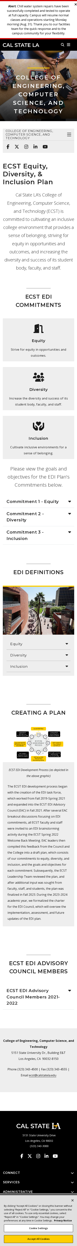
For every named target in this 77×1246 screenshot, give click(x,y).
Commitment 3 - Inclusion (25, 535)
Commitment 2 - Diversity (25, 517)
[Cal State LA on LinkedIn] (48, 1156)
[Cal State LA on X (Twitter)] (31, 1156)
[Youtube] (44, 144)
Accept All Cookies (38, 1239)
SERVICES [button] (11, 1182)
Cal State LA (21, 45)
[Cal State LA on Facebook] (23, 1156)
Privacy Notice (63, 1220)
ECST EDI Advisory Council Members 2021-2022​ (33, 997)
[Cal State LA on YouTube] (55, 1156)
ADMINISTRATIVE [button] (18, 1192)
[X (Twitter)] (15, 144)
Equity (16, 644)
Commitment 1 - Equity (33, 501)
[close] (75, 4)
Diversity (18, 655)
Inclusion (19, 666)
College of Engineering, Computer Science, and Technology (38, 94)
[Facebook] (6, 144)
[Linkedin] (34, 144)
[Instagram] (25, 144)
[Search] (62, 44)
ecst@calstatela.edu (42, 1075)
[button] (68, 44)
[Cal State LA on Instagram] (40, 1156)
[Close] (72, 1200)
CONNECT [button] (11, 1173)
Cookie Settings (38, 1228)
